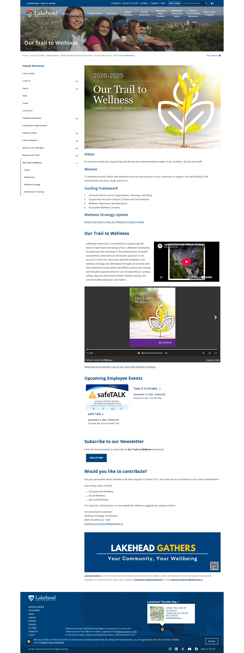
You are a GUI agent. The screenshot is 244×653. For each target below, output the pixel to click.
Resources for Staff (31, 155)
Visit (163, 3)
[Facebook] (196, 649)
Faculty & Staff (130, 3)
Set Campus (212, 55)
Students (116, 3)
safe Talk (94, 414)
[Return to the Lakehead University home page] (42, 13)
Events (25, 88)
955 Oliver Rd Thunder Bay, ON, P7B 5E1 (177, 611)
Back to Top (206, 649)
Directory (32, 624)
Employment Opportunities (34, 125)
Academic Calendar (36, 606)
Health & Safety (29, 133)
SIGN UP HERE (96, 457)
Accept (211, 641)
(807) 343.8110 (172, 615)
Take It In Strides (145, 388)
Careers (31, 635)
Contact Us (27, 110)
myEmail (31, 617)
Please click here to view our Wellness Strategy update (114, 221)
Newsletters (29, 177)
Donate (155, 3)
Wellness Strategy (32, 184)
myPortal (32, 620)
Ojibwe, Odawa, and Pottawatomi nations (96, 635)
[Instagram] (171, 649)
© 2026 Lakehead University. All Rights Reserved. (48, 649)
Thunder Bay (32, 3)
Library (31, 613)
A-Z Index (32, 627)
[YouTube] (189, 649)
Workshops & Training (34, 192)
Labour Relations (30, 140)
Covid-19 (26, 81)
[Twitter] (183, 649)
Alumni (143, 3)
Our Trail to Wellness (32, 162)
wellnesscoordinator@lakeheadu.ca (103, 523)
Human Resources (103, 55)
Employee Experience (31, 118)
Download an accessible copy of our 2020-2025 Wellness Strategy (120, 366)
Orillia (44, 3)
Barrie (52, 3)
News (24, 96)
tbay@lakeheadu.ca (174, 618)
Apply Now (174, 3)
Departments (52, 55)
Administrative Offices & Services (76, 55)
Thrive (25, 103)
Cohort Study (28, 73)
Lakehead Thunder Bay (162, 602)
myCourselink (34, 610)
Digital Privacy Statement (52, 642)
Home (25, 55)
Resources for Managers (33, 148)
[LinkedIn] (176, 649)
